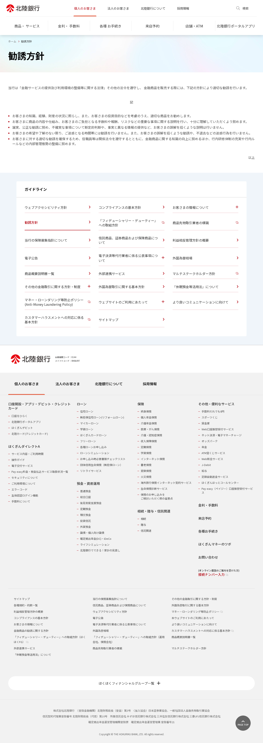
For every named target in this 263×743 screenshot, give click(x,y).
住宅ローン (86, 411)
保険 (140, 404)
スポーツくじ (210, 417)
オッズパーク (210, 441)
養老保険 (146, 465)
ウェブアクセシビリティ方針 (110, 611)
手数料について (21, 501)
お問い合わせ (208, 557)
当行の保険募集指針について (110, 599)
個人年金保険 (149, 417)
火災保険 (146, 477)
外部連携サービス (24, 648)
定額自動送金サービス (215, 477)
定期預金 (85, 509)
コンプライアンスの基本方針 (31, 618)
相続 (143, 519)
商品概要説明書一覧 (184, 637)
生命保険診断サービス (154, 489)
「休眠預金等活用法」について (32, 655)
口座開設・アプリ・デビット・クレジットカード (39, 406)
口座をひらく (20, 416)
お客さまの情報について (28, 624)
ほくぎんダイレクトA (24, 446)
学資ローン (86, 429)
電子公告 (98, 618)
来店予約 (204, 518)
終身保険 (146, 411)
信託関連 (146, 531)
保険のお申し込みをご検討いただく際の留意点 (157, 496)
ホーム (12, 41)
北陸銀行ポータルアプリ (26, 422)
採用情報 (183, 8)
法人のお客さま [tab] (67, 383)
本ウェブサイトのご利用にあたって (193, 618)
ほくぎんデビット (22, 428)
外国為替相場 (101, 631)
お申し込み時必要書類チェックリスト (103, 459)
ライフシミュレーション (95, 544)
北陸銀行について (153, 8)
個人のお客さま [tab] (26, 383)
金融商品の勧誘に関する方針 (31, 631)
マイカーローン (89, 423)
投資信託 (85, 521)
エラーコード (20, 489)
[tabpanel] (131, 486)
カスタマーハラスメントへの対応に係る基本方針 (201, 631)
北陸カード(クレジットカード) (30, 434)
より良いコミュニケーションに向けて (194, 624)
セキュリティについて (25, 477)
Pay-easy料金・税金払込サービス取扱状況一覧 (40, 472)
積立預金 (85, 515)
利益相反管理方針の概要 (28, 611)
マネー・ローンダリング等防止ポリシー (196, 611)
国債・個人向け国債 (92, 533)
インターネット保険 (153, 459)
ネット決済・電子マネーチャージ (222, 435)
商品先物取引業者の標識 (107, 648)
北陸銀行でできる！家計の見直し (100, 550)
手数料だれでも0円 (213, 411)
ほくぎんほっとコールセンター (220, 483)
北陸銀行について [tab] (109, 383)
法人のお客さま (118, 8)
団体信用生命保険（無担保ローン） (101, 465)
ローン (82, 404)
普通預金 (85, 491)
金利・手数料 (208, 505)
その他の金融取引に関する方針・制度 (194, 599)
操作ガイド (18, 460)
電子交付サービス (22, 466)
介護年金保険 (149, 423)
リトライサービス (91, 471)
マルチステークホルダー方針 (189, 648)
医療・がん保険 (150, 429)
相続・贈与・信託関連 (153, 511)
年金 (204, 447)
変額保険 (146, 471)
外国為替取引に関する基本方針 (190, 605)
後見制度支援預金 (91, 503)
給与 (204, 471)
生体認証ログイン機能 (25, 495)
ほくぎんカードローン (93, 435)
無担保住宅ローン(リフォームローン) (102, 417)
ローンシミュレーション (94, 453)
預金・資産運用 (88, 483)
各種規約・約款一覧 (26, 605)
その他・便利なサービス (216, 404)
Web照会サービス (212, 459)
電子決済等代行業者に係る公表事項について (119, 624)
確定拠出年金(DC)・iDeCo (95, 539)
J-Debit (206, 465)
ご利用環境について (24, 483)
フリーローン (88, 441)
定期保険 (146, 447)
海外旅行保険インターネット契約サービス (166, 483)
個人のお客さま (85, 8)
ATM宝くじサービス (213, 453)
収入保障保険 (149, 441)
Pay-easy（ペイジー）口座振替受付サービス (227, 490)
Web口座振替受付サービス (218, 429)
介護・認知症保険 (151, 435)
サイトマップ (22, 599)
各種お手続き (208, 531)
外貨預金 (85, 527)
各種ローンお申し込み (93, 447)
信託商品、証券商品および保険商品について (119, 605)
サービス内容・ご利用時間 (28, 454)
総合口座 (85, 497)
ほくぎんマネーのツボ (214, 544)
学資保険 (146, 453)
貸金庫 (206, 423)
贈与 (143, 525)
